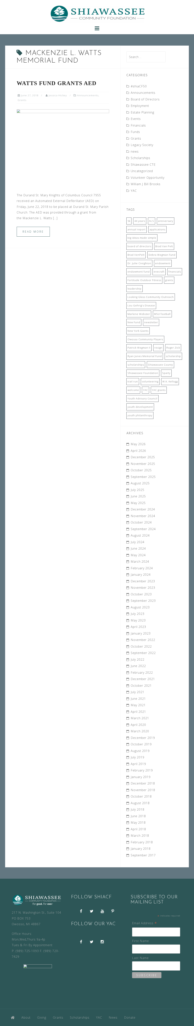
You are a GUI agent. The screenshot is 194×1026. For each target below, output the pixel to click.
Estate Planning (142, 112)
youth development (140, 407)
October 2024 (141, 522)
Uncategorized (142, 171)
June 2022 (138, 666)
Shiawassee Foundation (143, 373)
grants (169, 280)
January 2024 (141, 574)
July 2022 (137, 659)
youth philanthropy (140, 415)
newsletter (151, 322)
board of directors (139, 246)
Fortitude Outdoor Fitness (144, 280)
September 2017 (143, 855)
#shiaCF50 (139, 86)
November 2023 (143, 588)
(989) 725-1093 (27, 951)
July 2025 (137, 490)
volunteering (150, 381)
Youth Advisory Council (142, 398)
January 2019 (141, 777)
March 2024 (140, 561)
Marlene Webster (139, 314)
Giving (41, 1017)
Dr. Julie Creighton (139, 263)
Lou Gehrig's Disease (141, 305)
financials (174, 271)
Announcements (88, 95)
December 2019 (143, 738)
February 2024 (142, 568)
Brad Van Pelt (164, 246)
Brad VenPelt (136, 254)
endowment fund (139, 271)
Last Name (140, 958)
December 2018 (143, 783)
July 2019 (137, 757)
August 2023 (140, 607)
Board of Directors (145, 99)
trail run (133, 381)
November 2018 (143, 790)
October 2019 (141, 744)
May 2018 (138, 822)
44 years (139, 221)
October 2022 (141, 646)
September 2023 (143, 601)
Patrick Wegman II (139, 347)
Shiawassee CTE (143, 164)
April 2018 (138, 829)
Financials (138, 125)
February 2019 (142, 770)
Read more (33, 231)
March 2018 (140, 835)
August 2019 (140, 751)
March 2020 (140, 731)
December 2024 (143, 509)
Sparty (166, 373)
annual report (137, 229)
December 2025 (143, 457)
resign (158, 347)
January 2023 (141, 633)
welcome (133, 390)
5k (129, 221)
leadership (135, 288)
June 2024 (138, 548)
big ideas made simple (142, 237)
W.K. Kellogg (170, 381)
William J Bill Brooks (145, 184)
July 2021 (137, 692)
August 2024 (140, 535)
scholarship (173, 356)
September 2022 (143, 653)
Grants (22, 100)
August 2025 (140, 483)
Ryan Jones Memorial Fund (145, 356)
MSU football (162, 314)
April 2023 (138, 627)
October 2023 (141, 594)
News (113, 1017)
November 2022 (143, 640)
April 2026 (138, 451)
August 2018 (140, 803)
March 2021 (140, 718)
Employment (140, 106)
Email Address (144, 923)
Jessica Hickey (58, 95)
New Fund (134, 322)
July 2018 (137, 809)
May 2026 (138, 444)
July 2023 (137, 614)
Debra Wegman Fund (162, 254)
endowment (163, 263)
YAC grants (159, 390)
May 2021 (138, 705)
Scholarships (140, 158)
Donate (129, 1017)
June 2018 (138, 816)
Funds (135, 132)
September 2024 (143, 529)
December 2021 (143, 679)
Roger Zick (173, 347)
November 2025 (143, 464)
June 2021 (138, 699)
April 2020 (138, 725)
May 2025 (138, 503)
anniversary (165, 221)
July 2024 (137, 542)
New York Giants (138, 330)
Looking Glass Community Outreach (151, 297)
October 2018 (141, 796)
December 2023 (143, 581)
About (26, 1017)
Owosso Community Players (145, 339)
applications (157, 229)
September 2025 (143, 477)
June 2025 (138, 496)
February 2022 (142, 672)
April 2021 (138, 712)
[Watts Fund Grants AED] (63, 147)
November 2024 (143, 516)
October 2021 (141, 685)
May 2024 (138, 555)
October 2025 (141, 470)
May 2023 (138, 620)
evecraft (159, 271)
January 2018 (141, 849)
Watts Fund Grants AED (56, 83)
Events (136, 119)
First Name (140, 941)
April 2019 (138, 764)
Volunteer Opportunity (147, 178)
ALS (151, 221)
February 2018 (142, 842)
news (135, 151)
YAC (134, 191)
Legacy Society (142, 145)
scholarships (136, 364)
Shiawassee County (160, 364)
